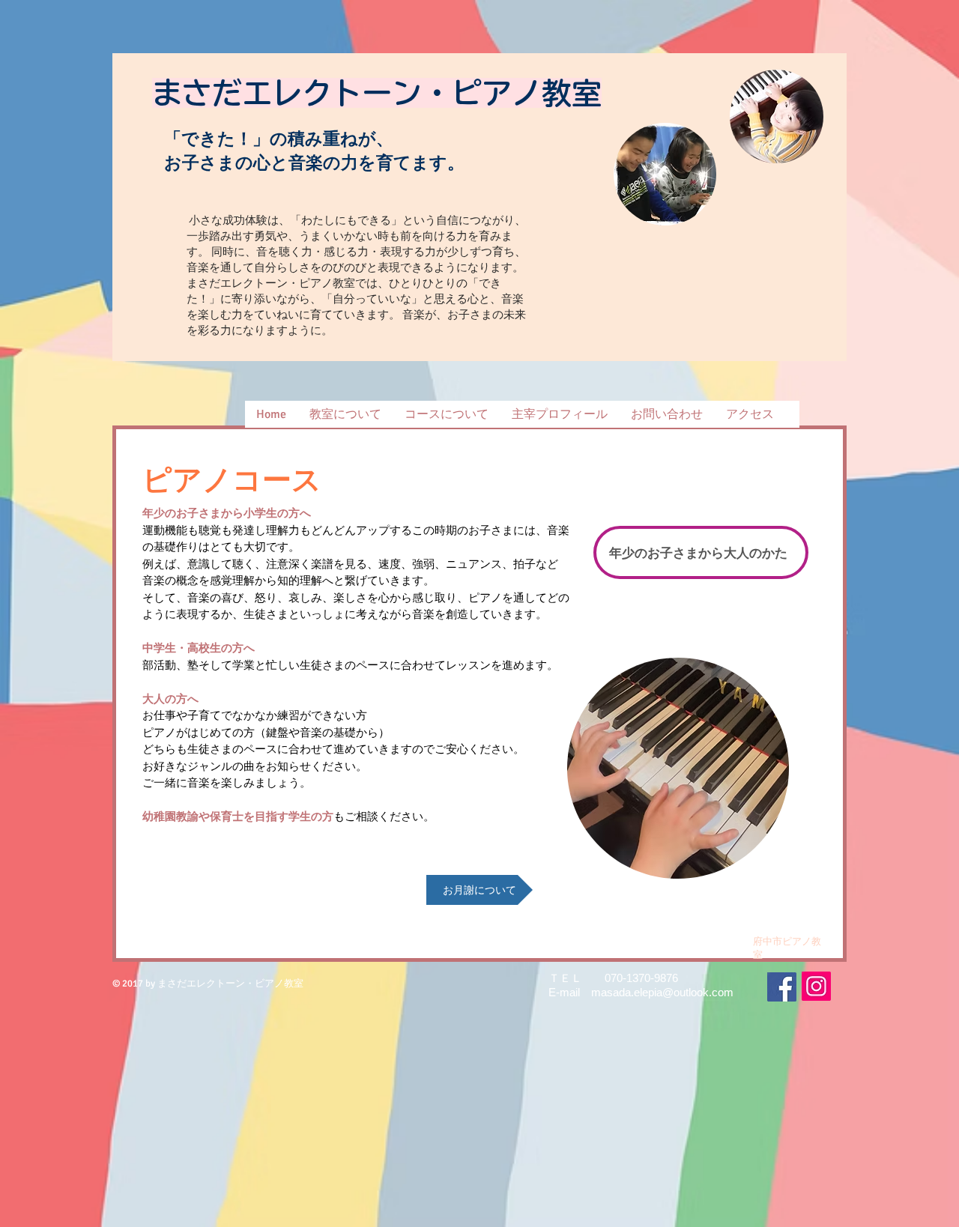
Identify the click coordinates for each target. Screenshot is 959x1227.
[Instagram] (816, 986)
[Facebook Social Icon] (781, 987)
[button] (446, 414)
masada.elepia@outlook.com (662, 992)
